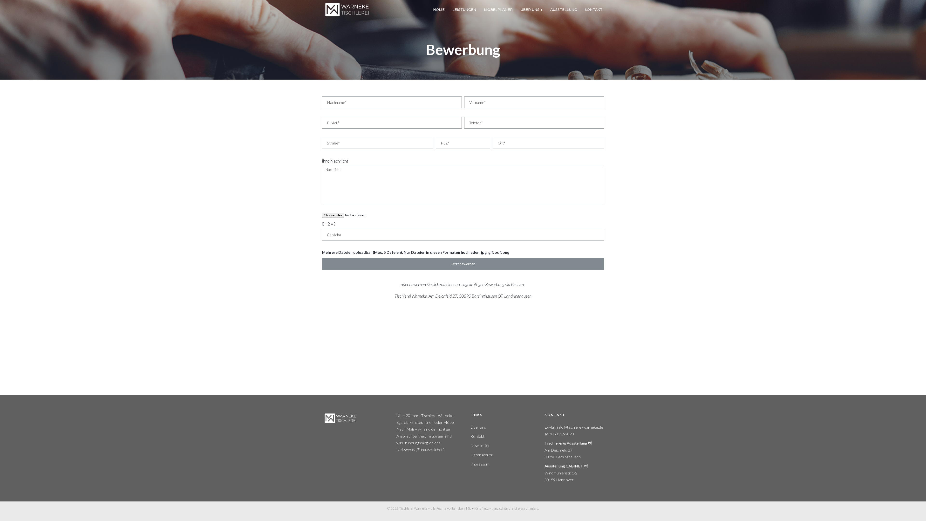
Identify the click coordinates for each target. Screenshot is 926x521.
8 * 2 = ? (328, 223)
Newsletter (480, 445)
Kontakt (477, 436)
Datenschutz (481, 454)
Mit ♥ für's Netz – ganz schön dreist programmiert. (502, 508)
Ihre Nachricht (335, 161)
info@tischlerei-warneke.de (580, 427)
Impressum (479, 464)
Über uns (478, 427)
